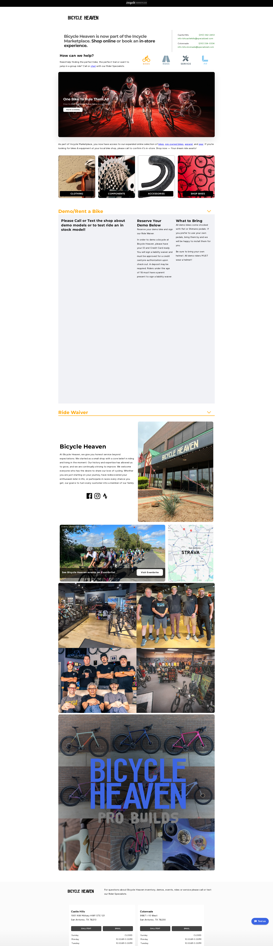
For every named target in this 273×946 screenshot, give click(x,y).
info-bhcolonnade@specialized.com (196, 47)
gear (201, 144)
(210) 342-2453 (207, 35)
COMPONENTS (116, 193)
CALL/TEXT (86, 928)
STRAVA (191, 552)
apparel (189, 144)
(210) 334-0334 (207, 43)
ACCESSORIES (156, 193)
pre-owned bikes (174, 144)
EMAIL (118, 928)
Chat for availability (73, 109)
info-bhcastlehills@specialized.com (195, 38)
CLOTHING (77, 193)
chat (93, 66)
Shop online (103, 40)
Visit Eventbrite (150, 572)
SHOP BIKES (198, 193)
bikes (161, 144)
